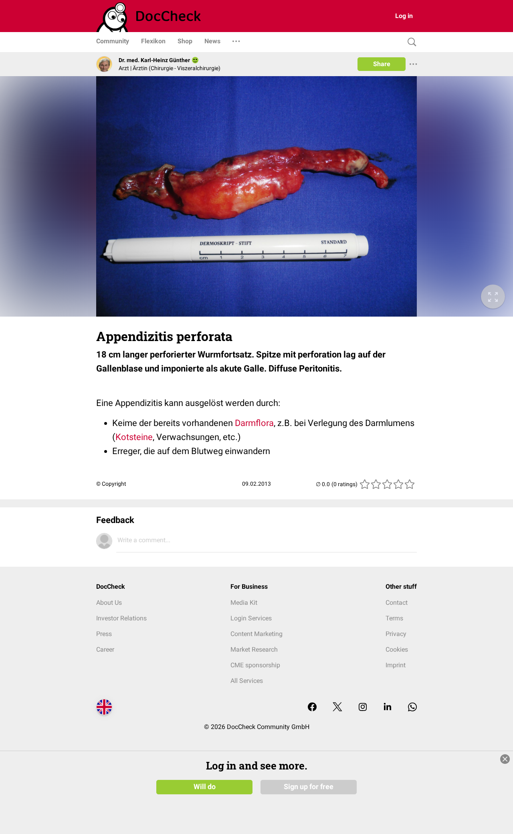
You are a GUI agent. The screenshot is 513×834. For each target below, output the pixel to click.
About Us (109, 602)
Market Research (254, 649)
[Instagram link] (362, 707)
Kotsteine (134, 437)
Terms (394, 618)
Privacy (396, 634)
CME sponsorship (255, 665)
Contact (397, 602)
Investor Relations (121, 618)
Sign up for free (308, 787)
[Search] (410, 42)
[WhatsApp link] (412, 707)
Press (104, 634)
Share (381, 64)
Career (105, 649)
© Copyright (111, 484)
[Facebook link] (312, 707)
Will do (205, 787)
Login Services (251, 618)
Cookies (397, 649)
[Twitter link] (337, 707)
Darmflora (254, 423)
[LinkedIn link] (387, 707)
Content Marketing (256, 634)
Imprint (396, 665)
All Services (246, 681)
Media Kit (243, 602)
